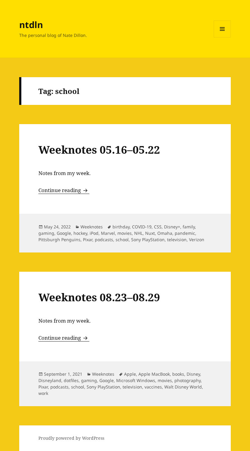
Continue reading (63, 190)
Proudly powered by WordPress (71, 438)
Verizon (196, 239)
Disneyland (49, 380)
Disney (193, 374)
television (177, 239)
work (43, 393)
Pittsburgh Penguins (59, 239)
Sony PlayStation (148, 239)
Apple (130, 374)
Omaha (164, 233)
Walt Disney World (183, 387)
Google (64, 233)
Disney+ (172, 227)
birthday (121, 227)
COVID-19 (142, 227)
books (178, 374)
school (122, 239)
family (189, 227)
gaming (46, 233)
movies (124, 233)
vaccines (153, 387)
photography (187, 380)
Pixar (87, 239)
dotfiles (71, 380)
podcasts (104, 239)
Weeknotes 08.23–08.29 (99, 297)
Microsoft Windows (135, 380)
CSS (158, 227)
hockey (80, 233)
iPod (94, 233)
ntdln (31, 24)
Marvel (108, 233)
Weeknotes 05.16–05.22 (99, 149)
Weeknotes (91, 227)
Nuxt (150, 233)
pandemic (185, 233)
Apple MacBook (154, 374)
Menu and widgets (222, 37)
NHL (138, 233)
